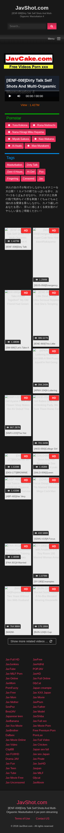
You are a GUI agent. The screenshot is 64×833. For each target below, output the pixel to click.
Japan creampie (42, 688)
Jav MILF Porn (14, 673)
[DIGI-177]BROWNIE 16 (17, 474)
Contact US (42, 818)
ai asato (17, 145)
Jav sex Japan (41, 754)
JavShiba (38, 716)
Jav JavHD (39, 763)
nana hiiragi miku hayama (28, 132)
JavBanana (12, 721)
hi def (30, 171)
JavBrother (12, 730)
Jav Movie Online (16, 740)
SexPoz (10, 706)
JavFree (37, 659)
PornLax (38, 735)
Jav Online (12, 678)
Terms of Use (22, 818)
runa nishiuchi (46, 125)
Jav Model (39, 711)
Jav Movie (39, 697)
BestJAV (11, 711)
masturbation (14, 164)
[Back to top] (53, 823)
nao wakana (46, 139)
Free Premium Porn (44, 730)
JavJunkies (12, 664)
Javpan (37, 768)
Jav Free (11, 692)
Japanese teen (14, 716)
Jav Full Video (41, 740)
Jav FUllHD (12, 754)
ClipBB (10, 749)
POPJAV (38, 669)
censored (28, 178)
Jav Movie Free (14, 777)
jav (41, 178)
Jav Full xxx (40, 721)
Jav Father (39, 706)
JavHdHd (38, 664)
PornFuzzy (12, 688)
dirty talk (32, 164)
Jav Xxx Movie (14, 725)
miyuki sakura (20, 139)
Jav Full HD (12, 659)
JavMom (10, 683)
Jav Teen (11, 768)
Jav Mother (12, 702)
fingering (12, 178)
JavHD (37, 673)
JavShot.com (31, 8)
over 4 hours (14, 171)
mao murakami (40, 145)
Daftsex (10, 735)
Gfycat (36, 777)
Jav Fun (10, 763)
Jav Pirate (38, 758)
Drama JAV (12, 758)
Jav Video (11, 744)
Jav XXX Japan (42, 692)
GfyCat (37, 683)
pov (41, 171)
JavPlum (38, 702)
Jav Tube (11, 773)
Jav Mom (11, 697)
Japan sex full (41, 749)
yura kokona (19, 125)
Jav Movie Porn (42, 725)
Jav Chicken (40, 744)
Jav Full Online (41, 678)
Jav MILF (38, 773)
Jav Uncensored (15, 782)
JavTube (11, 669)
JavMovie (38, 782)
